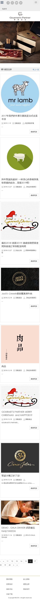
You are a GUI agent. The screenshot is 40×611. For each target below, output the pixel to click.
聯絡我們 (26, 589)
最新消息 (9, 589)
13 (17, 561)
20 (10, 565)
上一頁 (36, 69)
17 (35, 561)
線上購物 (26, 579)
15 (26, 561)
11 (7, 561)
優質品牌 (26, 584)
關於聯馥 (9, 579)
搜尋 (5, 9)
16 (30, 561)
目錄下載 (9, 594)
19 (5, 565)
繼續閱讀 (34, 132)
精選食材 (9, 584)
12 (12, 561)
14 (21, 561)
